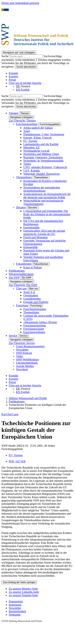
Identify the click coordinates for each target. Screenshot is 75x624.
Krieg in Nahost (32, 267)
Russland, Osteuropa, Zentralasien (43, 157)
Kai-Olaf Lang (9, 414)
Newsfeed (22, 369)
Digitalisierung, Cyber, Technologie (43, 134)
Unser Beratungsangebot (30, 346)
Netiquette (15, 614)
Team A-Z (29, 292)
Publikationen (17, 270)
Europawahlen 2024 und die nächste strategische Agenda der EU (44, 232)
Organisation (30, 295)
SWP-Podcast (24, 352)
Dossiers (21, 207)
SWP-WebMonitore (27, 359)
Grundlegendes (32, 298)
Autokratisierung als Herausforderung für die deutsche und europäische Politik (47, 195)
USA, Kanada (31, 170)
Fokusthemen (23, 263)
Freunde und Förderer (35, 302)
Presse (12, 79)
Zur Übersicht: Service (22, 343)
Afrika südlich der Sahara (38, 127)
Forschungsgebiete (27, 124)
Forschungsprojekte (34, 325)
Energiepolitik (31, 227)
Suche (5, 56)
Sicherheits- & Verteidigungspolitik (43, 160)
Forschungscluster (33, 328)
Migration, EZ (31, 147)
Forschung (22, 305)
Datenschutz (16, 601)
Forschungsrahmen (34, 332)
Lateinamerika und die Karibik (40, 144)
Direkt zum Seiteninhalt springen (20, 3)
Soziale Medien (25, 366)
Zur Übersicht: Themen (22, 120)
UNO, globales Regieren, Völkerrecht (45, 167)
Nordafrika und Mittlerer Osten (41, 154)
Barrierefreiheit (17, 611)
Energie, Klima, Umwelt (37, 137)
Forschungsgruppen (34, 309)
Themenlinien (24, 177)
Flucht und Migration (35, 237)
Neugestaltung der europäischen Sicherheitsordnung (41, 189)
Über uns (21, 288)
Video (19, 356)
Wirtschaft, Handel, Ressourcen (41, 173)
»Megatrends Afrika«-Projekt (40, 322)
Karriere (13, 76)
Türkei (27, 163)
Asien (26, 131)
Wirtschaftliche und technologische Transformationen (43, 202)
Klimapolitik (30, 247)
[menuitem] (41, 601)
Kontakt (13, 73)
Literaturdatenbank (27, 362)
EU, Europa (30, 140)
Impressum (15, 604)
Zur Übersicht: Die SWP (23, 285)
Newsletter (22, 349)
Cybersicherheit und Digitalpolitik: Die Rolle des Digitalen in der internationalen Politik (46, 214)
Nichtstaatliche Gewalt (36, 150)
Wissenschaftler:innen (21, 274)
